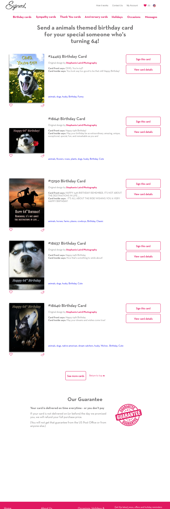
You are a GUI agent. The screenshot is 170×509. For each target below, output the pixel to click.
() (148, 5)
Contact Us (117, 5)
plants (74, 159)
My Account (132, 5)
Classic (99, 221)
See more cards (75, 376)
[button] (23, 17)
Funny (81, 97)
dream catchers (85, 346)
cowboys (82, 221)
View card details (143, 69)
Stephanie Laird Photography (81, 63)
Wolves (104, 346)
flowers (59, 159)
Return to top (96, 375)
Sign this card (143, 59)
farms (66, 221)
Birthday (73, 97)
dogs (58, 97)
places (73, 221)
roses (67, 159)
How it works (102, 5)
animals (51, 97)
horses (59, 221)
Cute (101, 159)
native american (69, 346)
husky (64, 97)
